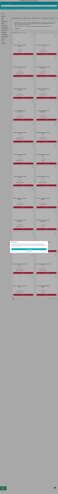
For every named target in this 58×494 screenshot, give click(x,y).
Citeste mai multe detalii (15, 246)
